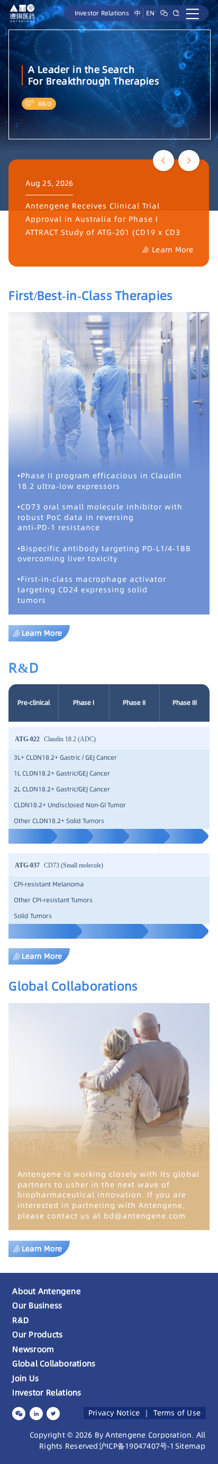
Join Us (25, 1378)
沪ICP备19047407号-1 (137, 1446)
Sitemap (190, 1446)
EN (150, 12)
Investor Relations (102, 12)
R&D (20, 1320)
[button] (163, 160)
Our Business (37, 1305)
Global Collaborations (53, 1363)
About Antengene (46, 1291)
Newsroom (33, 1349)
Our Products (37, 1334)
